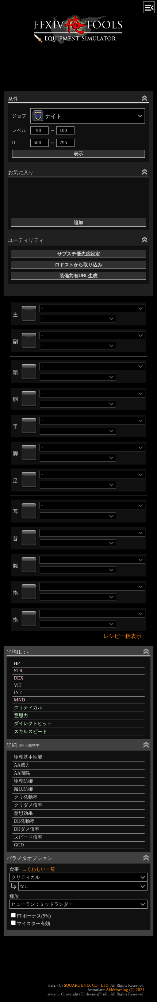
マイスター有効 (33, 923)
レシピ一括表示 (122, 636)
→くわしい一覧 (38, 869)
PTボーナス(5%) (34, 916)
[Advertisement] (78, 69)
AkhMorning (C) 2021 (125, 989)
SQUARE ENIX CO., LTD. (87, 985)
